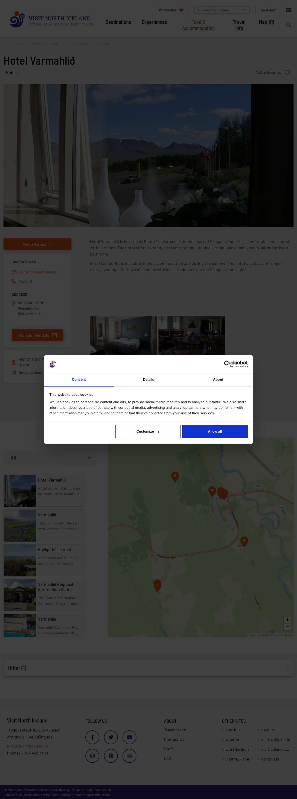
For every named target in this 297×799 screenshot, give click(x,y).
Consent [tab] (79, 379)
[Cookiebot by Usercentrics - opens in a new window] (227, 364)
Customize (145, 431)
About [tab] (218, 379)
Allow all (215, 431)
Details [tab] (148, 379)
